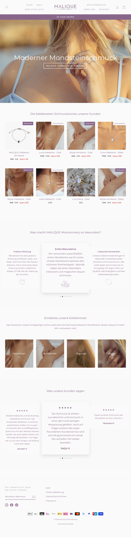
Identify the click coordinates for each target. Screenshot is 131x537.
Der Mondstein (96, 5)
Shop (30, 5)
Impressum (51, 501)
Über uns (89, 9)
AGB (48, 488)
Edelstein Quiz (34, 9)
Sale (39, 5)
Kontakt (104, 9)
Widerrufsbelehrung (55, 492)
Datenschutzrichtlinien (56, 496)
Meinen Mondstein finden (65, 66)
